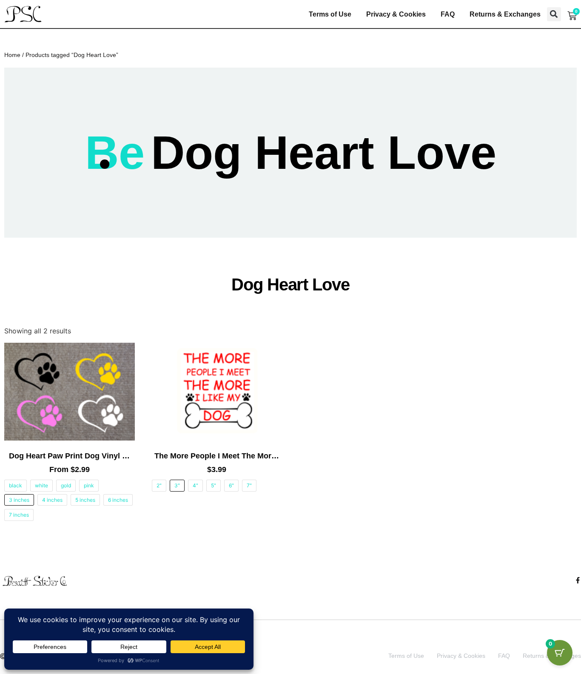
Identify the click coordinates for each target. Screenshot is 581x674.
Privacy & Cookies (396, 14)
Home (12, 54)
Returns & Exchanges (505, 14)
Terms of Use (330, 14)
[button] (554, 14)
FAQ (448, 14)
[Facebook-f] (578, 580)
